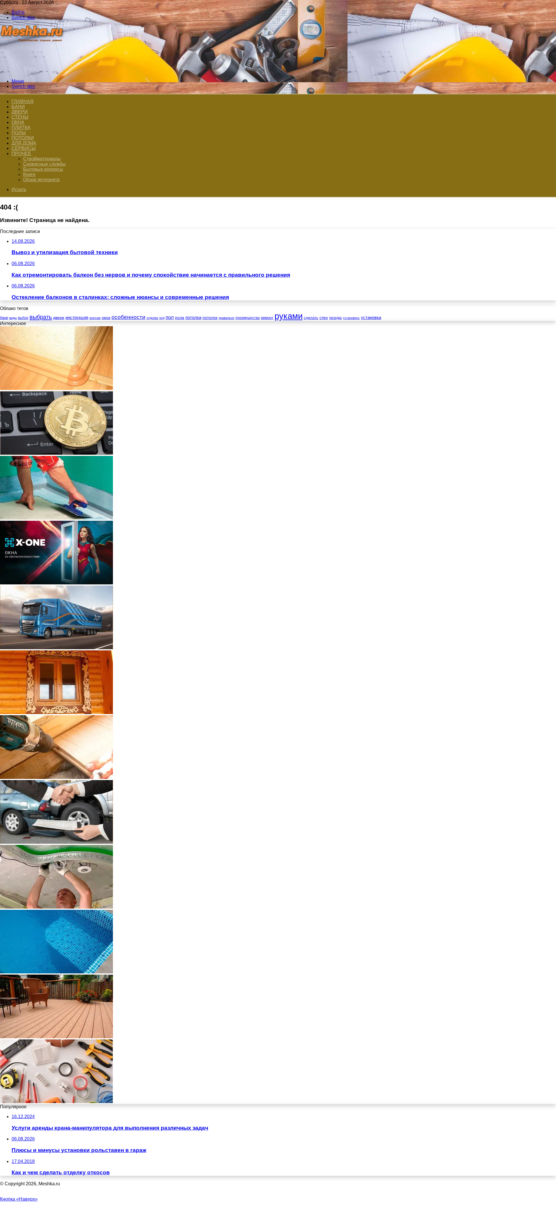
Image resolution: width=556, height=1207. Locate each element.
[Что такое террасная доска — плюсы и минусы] (56, 1036)
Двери (20, 111)
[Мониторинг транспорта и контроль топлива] (56, 647)
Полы (19, 132)
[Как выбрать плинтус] (56, 388)
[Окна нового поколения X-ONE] (56, 582)
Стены (20, 117)
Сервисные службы (44, 164)
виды (13, 318)
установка (371, 317)
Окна (18, 122)
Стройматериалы (42, 158)
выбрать (41, 317)
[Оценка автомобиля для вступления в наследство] (56, 842)
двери (58, 317)
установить (351, 318)
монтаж (94, 318)
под (161, 318)
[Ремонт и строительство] (32, 71)
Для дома (24, 143)
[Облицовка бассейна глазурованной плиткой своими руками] (56, 971)
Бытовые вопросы (43, 169)
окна (106, 317)
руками (289, 316)
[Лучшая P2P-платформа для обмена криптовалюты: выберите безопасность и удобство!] (56, 453)
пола (179, 317)
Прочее (21, 153)
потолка (193, 317)
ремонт (267, 317)
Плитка (21, 127)
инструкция (76, 317)
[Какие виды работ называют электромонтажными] (56, 1101)
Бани (18, 106)
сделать (311, 317)
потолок (209, 317)
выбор (23, 318)
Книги (29, 174)
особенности (128, 317)
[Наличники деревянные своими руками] (56, 712)
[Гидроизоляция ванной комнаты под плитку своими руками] (56, 518)
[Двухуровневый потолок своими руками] (56, 907)
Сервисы (24, 148)
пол (170, 317)
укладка (335, 318)
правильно (226, 318)
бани (4, 317)
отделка (152, 318)
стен (323, 317)
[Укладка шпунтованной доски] (56, 777)
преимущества (247, 318)
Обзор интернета (41, 179)
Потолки (23, 137)
